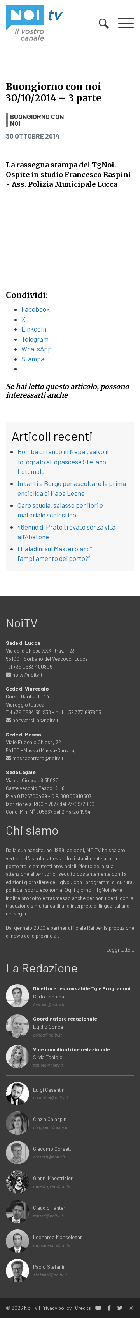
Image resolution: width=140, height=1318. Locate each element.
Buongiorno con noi (37, 120)
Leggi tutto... (120, 949)
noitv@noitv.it (26, 674)
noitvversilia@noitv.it (34, 720)
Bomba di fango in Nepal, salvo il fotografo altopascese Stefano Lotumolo (63, 461)
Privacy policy (56, 1307)
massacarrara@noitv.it (37, 758)
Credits (83, 1307)
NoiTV (31, 1307)
